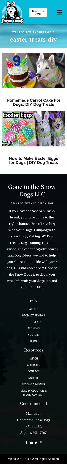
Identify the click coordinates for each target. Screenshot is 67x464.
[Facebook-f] (26, 442)
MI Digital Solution (47, 458)
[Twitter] (36, 442)
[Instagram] (40, 442)
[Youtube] (31, 442)
